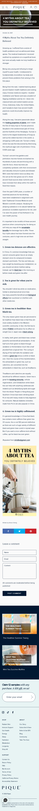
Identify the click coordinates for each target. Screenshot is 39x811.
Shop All (5, 749)
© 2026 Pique (6, 794)
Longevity (5, 746)
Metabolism (6, 743)
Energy (4, 734)
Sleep (4, 737)
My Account (6, 769)
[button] (5, 800)
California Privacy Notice (10, 778)
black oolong (28, 332)
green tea (13, 356)
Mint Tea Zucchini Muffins (14, 669)
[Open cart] (35, 7)
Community (23, 737)
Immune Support (7, 727)
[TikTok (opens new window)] (8, 712)
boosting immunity (16, 380)
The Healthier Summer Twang (15, 638)
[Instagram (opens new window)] (3, 712)
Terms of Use (6, 772)
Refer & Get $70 (25, 730)
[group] (19, 2)
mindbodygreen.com (22, 440)
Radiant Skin (6, 724)
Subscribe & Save (25, 727)
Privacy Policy (6, 775)
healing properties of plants (16, 123)
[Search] (7, 7)
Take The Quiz (24, 740)
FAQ (3, 766)
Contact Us (6, 759)
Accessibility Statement (10, 781)
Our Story (23, 724)
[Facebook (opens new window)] (13, 712)
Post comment (14, 593)
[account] (31, 7)
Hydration (5, 740)
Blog (21, 734)
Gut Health (5, 730)
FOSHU (10, 329)
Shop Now (25, 2)
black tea (17, 270)
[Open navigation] (3, 7)
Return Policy (6, 762)
